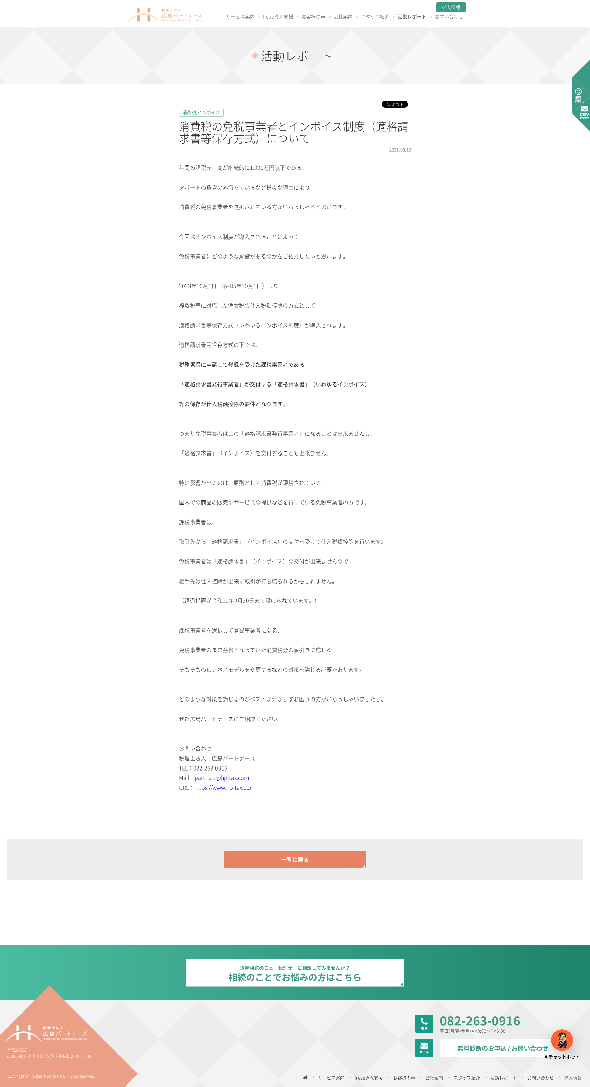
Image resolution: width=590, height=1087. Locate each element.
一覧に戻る (295, 859)
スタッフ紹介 (375, 17)
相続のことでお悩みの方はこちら (295, 973)
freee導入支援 (278, 17)
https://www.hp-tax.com (224, 787)
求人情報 (451, 7)
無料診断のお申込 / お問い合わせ (502, 1048)
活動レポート (412, 17)
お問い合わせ (449, 17)
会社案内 (343, 17)
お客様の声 (313, 17)
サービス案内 (240, 17)
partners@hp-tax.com (222, 777)
